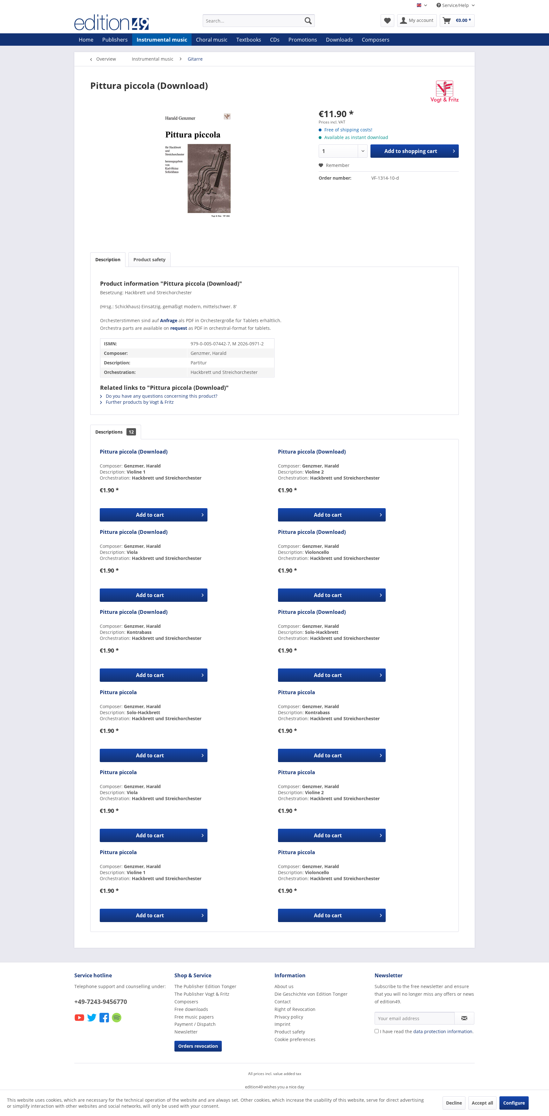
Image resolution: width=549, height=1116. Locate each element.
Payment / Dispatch (195, 1024)
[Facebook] (104, 1022)
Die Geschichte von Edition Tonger (311, 994)
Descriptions (114, 432)
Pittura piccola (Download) (133, 451)
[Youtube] (79, 1022)
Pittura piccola (118, 692)
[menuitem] (259, 20)
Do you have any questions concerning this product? (161, 396)
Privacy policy (288, 1017)
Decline (454, 1103)
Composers (186, 1002)
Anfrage (168, 320)
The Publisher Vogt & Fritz (201, 994)
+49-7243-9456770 (100, 1002)
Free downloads (191, 1009)
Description (107, 259)
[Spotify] (117, 1022)
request (178, 328)
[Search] (308, 20)
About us (284, 986)
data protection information (442, 1031)
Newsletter (186, 1032)
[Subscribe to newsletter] (464, 1018)
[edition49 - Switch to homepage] (123, 22)
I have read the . (427, 1031)
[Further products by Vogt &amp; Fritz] (444, 92)
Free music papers (194, 1017)
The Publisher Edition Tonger (205, 986)
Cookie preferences (294, 1039)
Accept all (482, 1103)
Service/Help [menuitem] (455, 5)
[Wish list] (387, 20)
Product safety (149, 259)
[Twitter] (92, 1022)
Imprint (282, 1024)
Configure (514, 1103)
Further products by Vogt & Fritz (139, 402)
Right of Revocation (294, 1009)
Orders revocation (198, 1046)
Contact (282, 1002)
